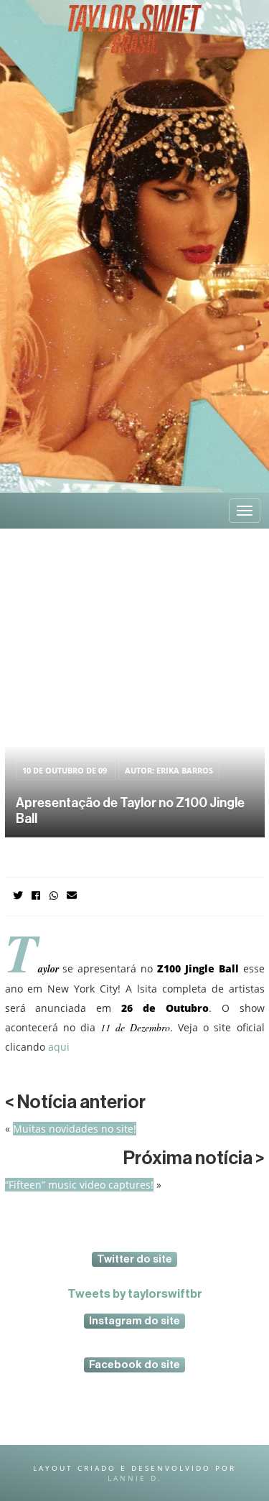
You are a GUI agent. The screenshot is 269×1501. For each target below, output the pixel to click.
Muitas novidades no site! (74, 1128)
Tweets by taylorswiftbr (134, 1294)
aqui (57, 1047)
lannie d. (135, 1478)
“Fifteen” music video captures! (79, 1184)
